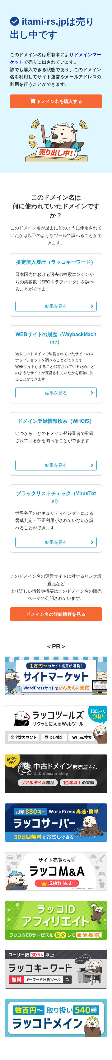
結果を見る (56, 306)
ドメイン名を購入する (59, 101)
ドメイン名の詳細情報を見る (56, 614)
